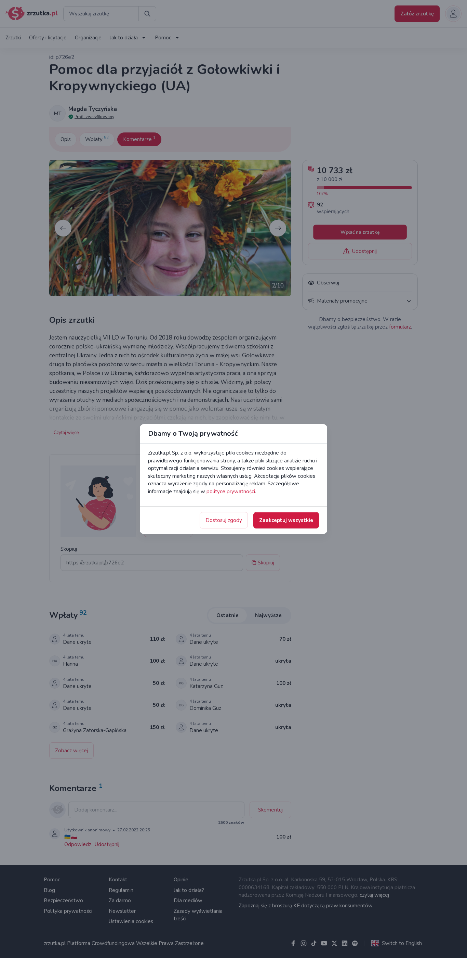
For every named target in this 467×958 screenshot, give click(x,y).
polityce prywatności (230, 491)
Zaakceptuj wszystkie (286, 520)
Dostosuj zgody (223, 520)
